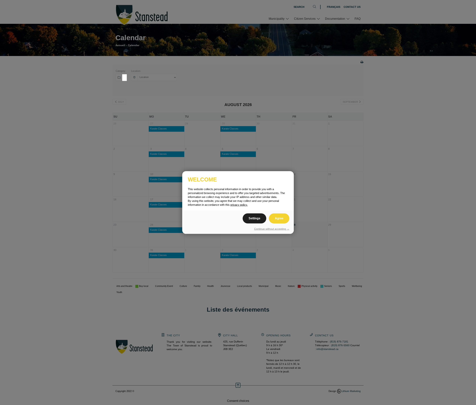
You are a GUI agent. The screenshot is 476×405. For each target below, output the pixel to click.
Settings (254, 218)
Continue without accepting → (271, 228)
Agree (279, 218)
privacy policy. (239, 204)
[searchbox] (125, 82)
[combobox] (124, 77)
